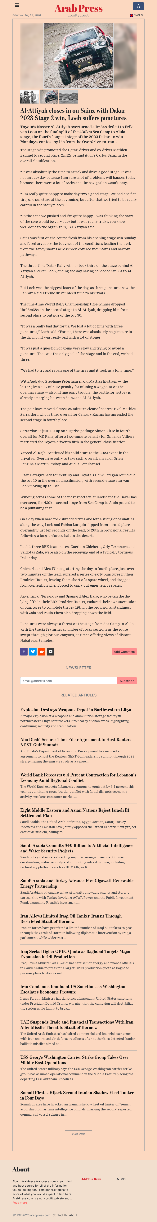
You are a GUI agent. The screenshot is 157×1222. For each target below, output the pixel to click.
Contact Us (60, 1215)
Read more (19, 1202)
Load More (78, 1134)
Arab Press (79, 8)
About (73, 1215)
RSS (123, 1179)
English (139, 15)
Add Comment (124, 652)
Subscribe (127, 681)
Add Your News (91, 1179)
